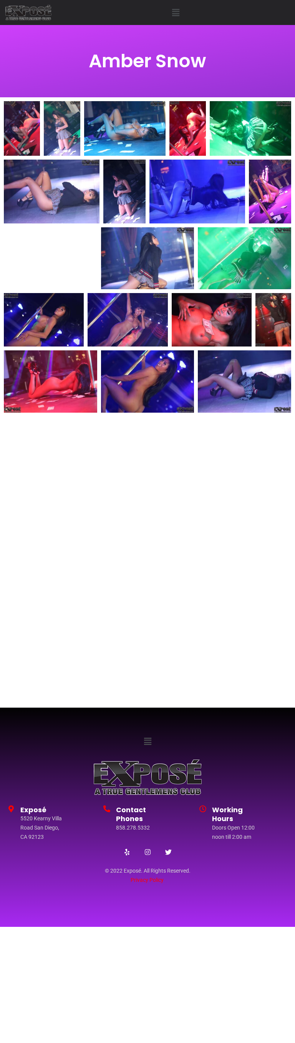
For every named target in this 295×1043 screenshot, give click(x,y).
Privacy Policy (147, 880)
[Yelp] (126, 852)
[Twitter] (168, 852)
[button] (175, 12)
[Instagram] (147, 852)
